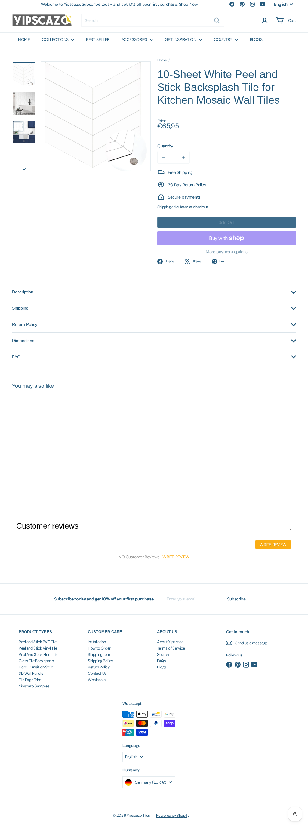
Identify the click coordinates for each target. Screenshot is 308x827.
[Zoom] (95, 116)
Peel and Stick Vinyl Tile (38, 648)
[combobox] (152, 20)
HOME (24, 39)
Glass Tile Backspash (36, 660)
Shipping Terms (100, 654)
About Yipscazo (170, 641)
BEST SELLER (97, 39)
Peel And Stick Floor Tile (38, 654)
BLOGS (256, 39)
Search (162, 654)
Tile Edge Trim (30, 679)
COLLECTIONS (55, 39)
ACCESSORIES (135, 39)
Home (162, 60)
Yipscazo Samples (34, 686)
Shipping (164, 207)
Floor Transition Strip (36, 667)
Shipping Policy (100, 660)
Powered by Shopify (172, 815)
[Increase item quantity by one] (183, 157)
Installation (97, 641)
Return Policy (99, 667)
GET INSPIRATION (181, 39)
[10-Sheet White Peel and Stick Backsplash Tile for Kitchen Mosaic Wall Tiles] (33, 442)
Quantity (165, 146)
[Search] (217, 20)
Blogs (161, 667)
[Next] (24, 167)
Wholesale (96, 679)
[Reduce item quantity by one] (163, 157)
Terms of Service (171, 648)
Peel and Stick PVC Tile (37, 641)
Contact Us (97, 673)
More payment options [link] (227, 252)
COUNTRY (223, 39)
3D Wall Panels (31, 673)
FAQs (161, 660)
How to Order (99, 648)
